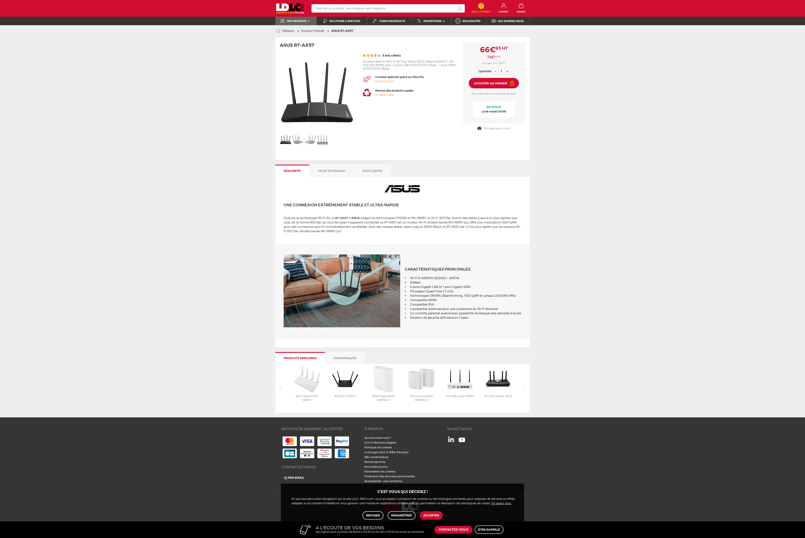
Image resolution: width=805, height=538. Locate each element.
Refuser (373, 515)
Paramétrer (401, 515)
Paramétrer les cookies (379, 471)
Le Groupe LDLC (375, 452)
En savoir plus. (501, 503)
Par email (296, 478)
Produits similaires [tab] (300, 358)
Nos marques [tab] (345, 358)
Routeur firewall (312, 31)
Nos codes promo (376, 466)
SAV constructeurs (376, 457)
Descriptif (292, 171)
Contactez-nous (453, 529)
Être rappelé (489, 530)
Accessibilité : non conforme (383, 481)
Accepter (431, 515)
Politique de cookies (378, 447)
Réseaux (288, 31)
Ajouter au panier (490, 83)
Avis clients (372, 171)
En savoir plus (384, 81)
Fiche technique (331, 171)
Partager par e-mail (497, 128)
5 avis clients (391, 55)
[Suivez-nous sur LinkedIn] (451, 441)
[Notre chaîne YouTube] (462, 442)
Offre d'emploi (399, 452)
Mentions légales (384, 442)
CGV (367, 442)
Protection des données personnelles (389, 476)
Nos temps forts (374, 461)
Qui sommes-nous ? (377, 437)
